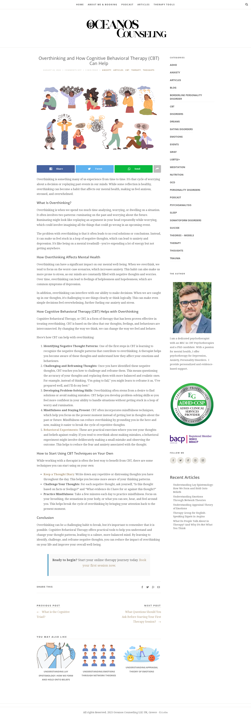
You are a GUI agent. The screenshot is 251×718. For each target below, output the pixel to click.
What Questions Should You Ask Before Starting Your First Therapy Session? (141, 616)
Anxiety (106, 70)
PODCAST (127, 4)
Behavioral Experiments (61, 429)
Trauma (175, 258)
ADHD (173, 65)
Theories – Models (182, 235)
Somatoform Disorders (185, 220)
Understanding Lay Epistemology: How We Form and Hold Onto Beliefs (193, 488)
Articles (143, 4)
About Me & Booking (102, 4)
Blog (173, 87)
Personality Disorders (185, 189)
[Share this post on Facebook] (142, 587)
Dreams (175, 121)
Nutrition (176, 174)
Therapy (136, 70)
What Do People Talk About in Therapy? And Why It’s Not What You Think (192, 525)
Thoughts (148, 70)
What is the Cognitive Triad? (53, 614)
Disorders (176, 114)
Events (174, 144)
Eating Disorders (181, 129)
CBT (127, 70)
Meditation (177, 167)
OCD (172, 182)
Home (80, 4)
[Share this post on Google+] (153, 587)
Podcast (175, 197)
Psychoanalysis (180, 205)
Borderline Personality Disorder (186, 97)
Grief (173, 152)
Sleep (173, 212)
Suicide (174, 227)
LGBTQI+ (175, 159)
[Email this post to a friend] (158, 587)
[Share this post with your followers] (147, 587)
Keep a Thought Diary (59, 474)
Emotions (176, 136)
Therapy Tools (164, 4)
